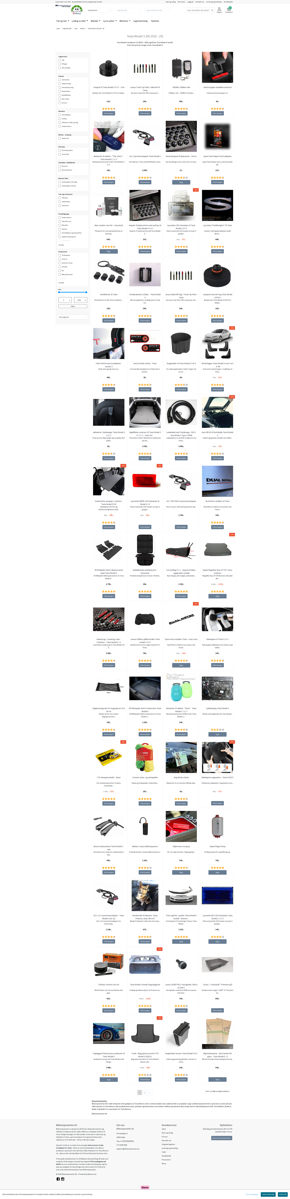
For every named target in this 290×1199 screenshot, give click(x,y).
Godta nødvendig (268, 1194)
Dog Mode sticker (181, 777)
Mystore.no (92, 1174)
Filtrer (73, 306)
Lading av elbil (79, 20)
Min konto (181, 2)
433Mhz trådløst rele (181, 87)
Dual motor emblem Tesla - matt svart (181, 639)
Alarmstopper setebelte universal (218, 87)
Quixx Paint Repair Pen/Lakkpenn (218, 156)
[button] (76, 10)
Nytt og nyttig (171, 2)
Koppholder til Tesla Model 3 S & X (181, 363)
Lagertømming (140, 20)
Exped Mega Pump (217, 846)
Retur (164, 1163)
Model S (82, 28)
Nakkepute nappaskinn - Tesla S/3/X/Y (217, 777)
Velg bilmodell (66, 28)
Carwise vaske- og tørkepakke (145, 777)
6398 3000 (123, 1145)
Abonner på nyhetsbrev (222, 1138)
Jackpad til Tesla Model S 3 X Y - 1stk (108, 87)
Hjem (58, 28)
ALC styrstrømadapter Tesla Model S (145, 156)
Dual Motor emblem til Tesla (217, 501)
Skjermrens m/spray (181, 846)
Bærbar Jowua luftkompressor (145, 846)
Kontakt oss (200, 2)
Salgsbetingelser (168, 1144)
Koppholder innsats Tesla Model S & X (181, 1053)
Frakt (164, 1152)
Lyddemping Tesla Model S (217, 708)
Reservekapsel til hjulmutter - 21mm (181, 156)
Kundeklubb (228, 2)
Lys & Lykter (109, 20)
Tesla (75, 28)
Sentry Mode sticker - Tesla (145, 363)
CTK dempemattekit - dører (109, 777)
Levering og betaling (214, 2)
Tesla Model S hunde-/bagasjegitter (145, 984)
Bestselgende (64, 317)
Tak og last (61, 20)
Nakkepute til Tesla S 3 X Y (217, 639)
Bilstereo (124, 20)
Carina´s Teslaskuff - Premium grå (217, 984)
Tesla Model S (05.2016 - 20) (96, 28)
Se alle (61, 245)
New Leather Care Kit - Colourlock (108, 225)
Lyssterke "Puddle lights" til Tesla (217, 225)
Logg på (190, 2)
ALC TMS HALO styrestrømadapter (181, 501)
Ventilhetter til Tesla (108, 294)
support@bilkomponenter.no (127, 1149)
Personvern (166, 1160)
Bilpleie (94, 20)
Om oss (165, 1136)
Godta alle (282, 1194)
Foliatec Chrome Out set (108, 984)
